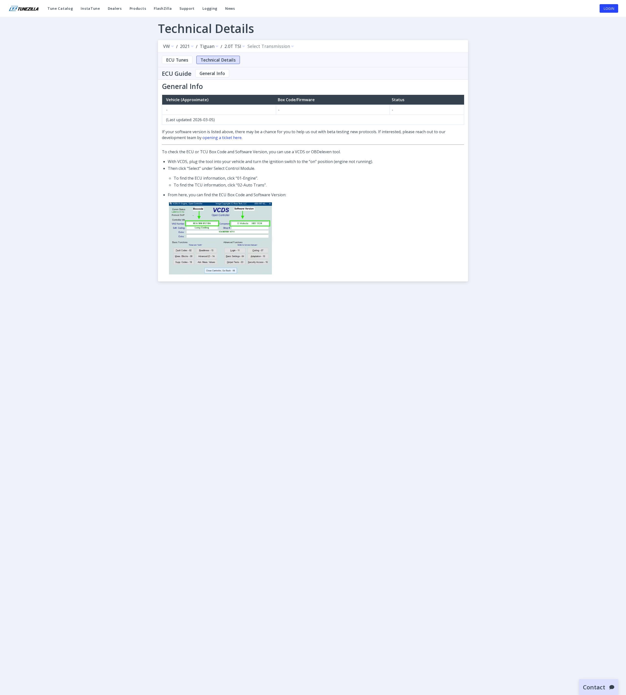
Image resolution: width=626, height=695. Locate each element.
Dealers (115, 8)
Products (138, 8)
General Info (212, 73)
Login (609, 8)
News (232, 10)
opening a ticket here (222, 137)
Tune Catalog (60, 10)
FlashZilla (165, 10)
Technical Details (218, 60)
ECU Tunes (177, 60)
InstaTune (92, 10)
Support (189, 10)
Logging (209, 10)
